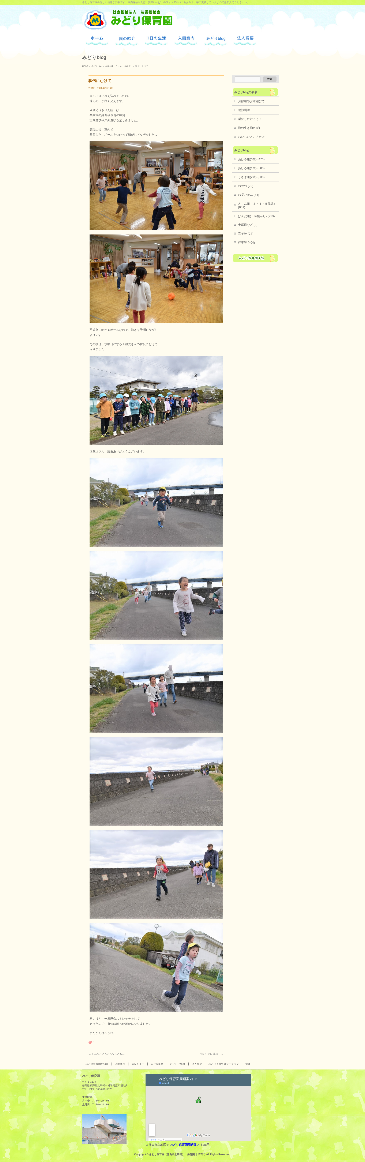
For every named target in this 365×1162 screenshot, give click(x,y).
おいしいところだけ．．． (256, 136)
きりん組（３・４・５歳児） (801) (257, 205)
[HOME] (97, 41)
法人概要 (197, 1064)
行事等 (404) (246, 242)
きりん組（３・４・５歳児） (118, 66)
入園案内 (120, 1064)
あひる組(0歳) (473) (251, 159)
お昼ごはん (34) (248, 194)
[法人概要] (245, 41)
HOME (85, 66)
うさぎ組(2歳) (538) (251, 177)
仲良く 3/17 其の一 (212, 1053)
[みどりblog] (215, 41)
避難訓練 (244, 110)
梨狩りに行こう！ (250, 119)
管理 (248, 1064)
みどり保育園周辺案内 (185, 1144)
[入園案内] (186, 41)
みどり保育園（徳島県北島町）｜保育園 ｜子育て (177, 1154)
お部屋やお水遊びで (251, 101)
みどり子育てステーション (223, 1064)
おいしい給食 (177, 1064)
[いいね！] (90, 1042)
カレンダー (138, 1064)
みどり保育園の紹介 (97, 1064)
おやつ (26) (245, 186)
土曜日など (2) (247, 224)
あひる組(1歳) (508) (251, 168)
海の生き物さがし (250, 127)
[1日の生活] (156, 41)
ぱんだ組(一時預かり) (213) (256, 216)
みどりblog (96, 66)
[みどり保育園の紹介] (127, 41)
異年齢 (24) (245, 233)
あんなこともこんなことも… (107, 1053)
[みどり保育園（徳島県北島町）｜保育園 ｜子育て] (128, 25)
